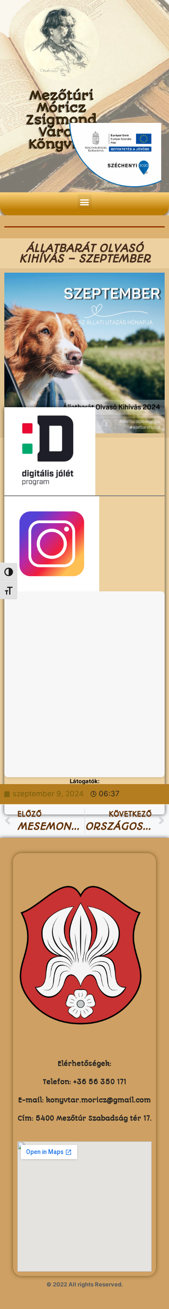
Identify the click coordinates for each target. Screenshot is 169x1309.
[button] (85, 202)
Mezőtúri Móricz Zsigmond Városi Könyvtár (61, 120)
